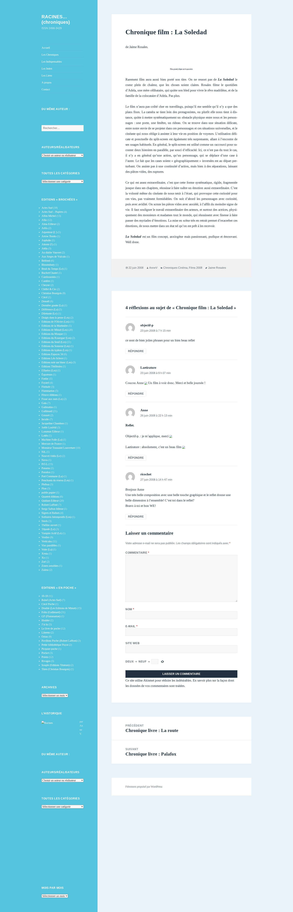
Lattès (45, 435)
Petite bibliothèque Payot (55, 644)
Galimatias (47, 407)
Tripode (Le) (48, 529)
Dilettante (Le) (49, 313)
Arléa (44, 228)
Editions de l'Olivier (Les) (55, 321)
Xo (43, 557)
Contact (46, 89)
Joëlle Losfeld (49, 427)
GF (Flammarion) (51, 616)
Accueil (46, 47)
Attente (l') (47, 244)
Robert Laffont (49, 504)
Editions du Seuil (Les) (54, 342)
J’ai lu (45, 624)
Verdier (45, 537)
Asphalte (46, 240)
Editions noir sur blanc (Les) (57, 362)
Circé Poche (48, 604)
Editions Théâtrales (52, 366)
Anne (144, 410)
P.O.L (45, 464)
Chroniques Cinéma (175, 267)
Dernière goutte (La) (52, 305)
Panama (46, 468)
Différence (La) (50, 309)
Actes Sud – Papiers (52, 211)
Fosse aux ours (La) (52, 399)
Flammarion (48, 390)
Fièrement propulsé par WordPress (143, 786)
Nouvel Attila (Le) (51, 455)
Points (45, 657)
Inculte (45, 419)
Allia (44, 220)
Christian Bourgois (52, 293)
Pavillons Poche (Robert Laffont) (59, 640)
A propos (46, 82)
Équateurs (47, 374)
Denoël (45, 301)
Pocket (45, 652)
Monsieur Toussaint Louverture (58, 447)
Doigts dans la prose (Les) (56, 317)
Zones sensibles (50, 565)
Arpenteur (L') (49, 232)
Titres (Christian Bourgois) (56, 669)
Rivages (46, 661)
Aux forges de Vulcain (54, 256)
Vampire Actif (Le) (52, 533)
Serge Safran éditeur (52, 508)
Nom (129, 609)
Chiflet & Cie (49, 289)
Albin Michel (49, 215)
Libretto (46, 632)
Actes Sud (47, 207)
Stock (45, 521)
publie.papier (48, 492)
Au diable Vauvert (51, 252)
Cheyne (46, 285)
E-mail (131, 626)
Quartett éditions (50, 496)
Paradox (46, 472)
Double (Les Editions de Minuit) (59, 608)
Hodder (46, 620)
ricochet (145, 474)
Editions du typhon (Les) (55, 350)
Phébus (45, 484)
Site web (132, 643)
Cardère (46, 281)
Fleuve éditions (50, 394)
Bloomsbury (48, 264)
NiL (44, 451)
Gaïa (44, 403)
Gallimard (47, 411)
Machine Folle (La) (52, 439)
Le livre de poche (51, 628)
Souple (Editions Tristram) (56, 665)
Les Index (47, 68)
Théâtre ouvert (49, 525)
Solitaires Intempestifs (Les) (56, 517)
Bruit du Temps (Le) (52, 268)
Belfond (46, 260)
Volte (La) (47, 549)
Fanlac (45, 378)
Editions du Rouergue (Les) (56, 337)
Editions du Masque (52, 333)
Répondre (136, 351)
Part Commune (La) (52, 476)
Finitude (46, 386)
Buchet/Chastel (50, 272)
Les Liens (47, 75)
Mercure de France (52, 443)
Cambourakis (49, 276)
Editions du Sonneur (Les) (56, 346)
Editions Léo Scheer (52, 358)
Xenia (45, 553)
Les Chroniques (50, 54)
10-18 (45, 595)
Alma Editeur (49, 224)
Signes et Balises (51, 512)
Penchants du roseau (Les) (56, 480)
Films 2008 (195, 267)
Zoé (44, 561)
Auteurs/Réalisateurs (61, 147)
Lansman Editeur (51, 431)
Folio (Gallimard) (51, 612)
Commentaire (137, 552)
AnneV (153, 267)
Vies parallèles (49, 545)
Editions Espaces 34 (52, 354)
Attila (44, 248)
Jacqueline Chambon (53, 423)
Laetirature (148, 367)
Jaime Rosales (217, 267)
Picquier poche (49, 648)
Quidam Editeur (50, 500)
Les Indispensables (52, 61)
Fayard (45, 382)
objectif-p (146, 325)
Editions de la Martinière (55, 325)
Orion (45, 636)
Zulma (45, 569)
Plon (44, 488)
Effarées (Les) (49, 370)
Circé (44, 297)
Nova (44, 460)
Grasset (46, 415)
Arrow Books (49, 236)
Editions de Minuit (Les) (55, 329)
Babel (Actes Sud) (51, 600)
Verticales (47, 541)
